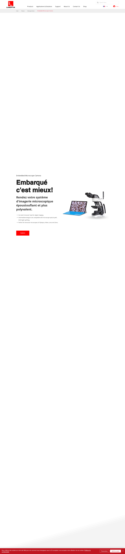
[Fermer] (123, 551)
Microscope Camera (30, 11)
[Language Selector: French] (105, 6)
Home (17, 11)
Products (22, 11)
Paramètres (104, 551)
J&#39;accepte (115, 551)
